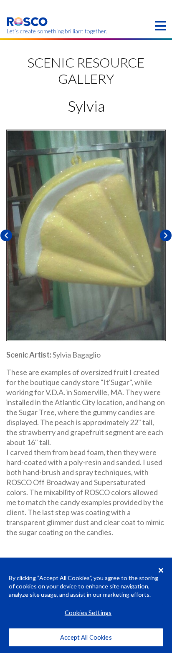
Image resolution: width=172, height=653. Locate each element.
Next (166, 235)
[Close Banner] (161, 570)
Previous (6, 235)
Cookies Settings (88, 612)
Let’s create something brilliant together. (27, 31)
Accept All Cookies (86, 637)
